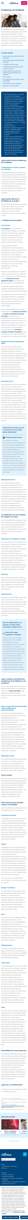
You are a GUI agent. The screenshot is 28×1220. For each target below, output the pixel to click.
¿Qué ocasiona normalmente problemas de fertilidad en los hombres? (12, 72)
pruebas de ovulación (20, 311)
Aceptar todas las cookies (10, 1217)
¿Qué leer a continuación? (11, 85)
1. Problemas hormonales (10, 64)
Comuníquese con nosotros (9, 1166)
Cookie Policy (16, 1212)
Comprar (24, 3)
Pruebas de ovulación (10, 1091)
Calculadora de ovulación (8, 1183)
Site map (4, 1168)
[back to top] (25, 1154)
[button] (3, 3)
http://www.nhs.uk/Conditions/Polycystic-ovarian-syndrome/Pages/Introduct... (12, 1106)
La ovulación (5, 228)
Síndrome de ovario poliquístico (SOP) (15, 1089)
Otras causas (7, 77)
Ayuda (3, 1164)
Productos (4, 1173)
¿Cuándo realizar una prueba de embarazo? (13, 1181)
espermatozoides (18, 124)
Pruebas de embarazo (8, 1176)
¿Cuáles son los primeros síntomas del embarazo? (12, 1179)
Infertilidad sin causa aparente (12, 83)
